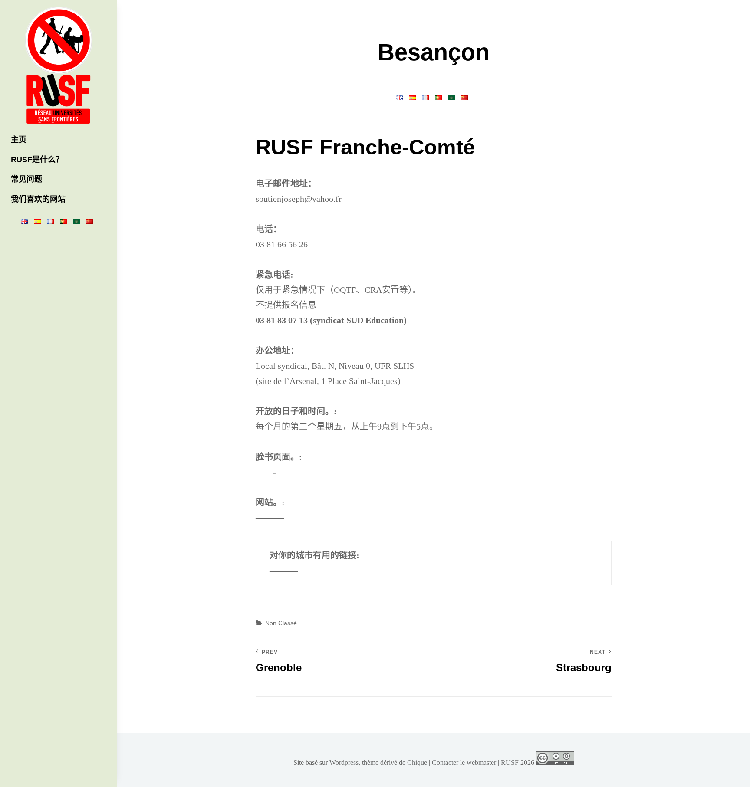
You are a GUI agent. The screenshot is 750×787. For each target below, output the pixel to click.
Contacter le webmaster (464, 762)
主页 (18, 139)
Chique (417, 762)
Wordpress (344, 762)
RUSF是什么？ (37, 159)
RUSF (510, 762)
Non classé (281, 623)
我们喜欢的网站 (38, 199)
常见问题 (26, 179)
